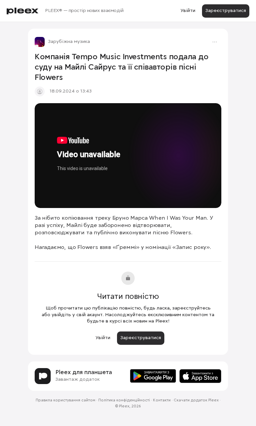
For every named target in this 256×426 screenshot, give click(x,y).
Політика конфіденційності (124, 400)
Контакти (162, 400)
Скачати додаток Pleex (196, 400)
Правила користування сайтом (65, 400)
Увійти (187, 10)
